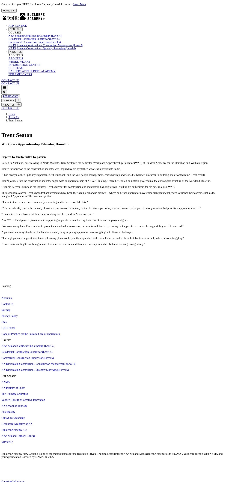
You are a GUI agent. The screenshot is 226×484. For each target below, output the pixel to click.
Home (11, 114)
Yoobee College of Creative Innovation (23, 399)
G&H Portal (8, 327)
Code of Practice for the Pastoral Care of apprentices (30, 333)
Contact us (7, 303)
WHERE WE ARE (19, 61)
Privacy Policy (9, 315)
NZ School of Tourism (14, 405)
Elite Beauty (8, 411)
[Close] (4, 92)
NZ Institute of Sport (13, 387)
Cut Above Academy (13, 417)
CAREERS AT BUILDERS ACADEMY (32, 71)
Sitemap (5, 309)
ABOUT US (16, 52)
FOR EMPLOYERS (20, 74)
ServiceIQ (7, 441)
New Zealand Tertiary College (18, 435)
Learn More (79, 4)
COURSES (15, 29)
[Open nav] (4, 87)
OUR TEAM (15, 67)
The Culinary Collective (14, 393)
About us (6, 297)
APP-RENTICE (17, 25)
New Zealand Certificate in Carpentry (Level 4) (34, 35)
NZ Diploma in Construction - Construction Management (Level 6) (45, 45)
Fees (4, 321)
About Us (13, 117)
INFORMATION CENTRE (24, 64)
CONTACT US (10, 80)
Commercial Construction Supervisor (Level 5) (34, 42)
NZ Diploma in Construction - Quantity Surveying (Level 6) (42, 48)
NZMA (5, 381)
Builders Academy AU (14, 429)
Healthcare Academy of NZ (16, 423)
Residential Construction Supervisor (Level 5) (34, 38)
